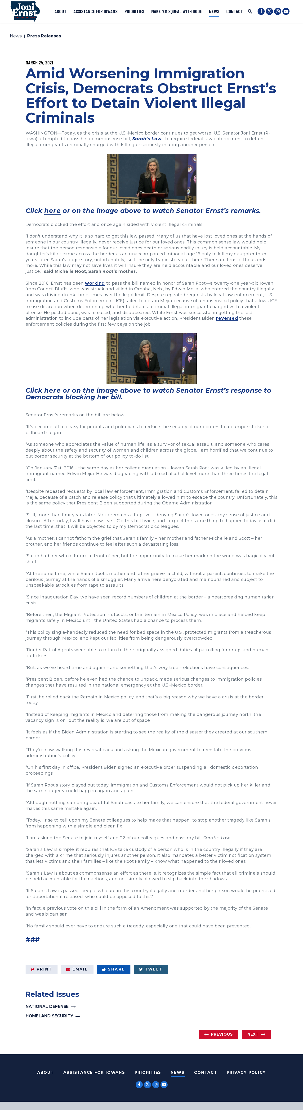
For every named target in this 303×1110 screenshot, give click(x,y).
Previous (222, 1034)
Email (80, 969)
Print (44, 969)
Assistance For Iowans (94, 1072)
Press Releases (44, 36)
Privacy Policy (246, 1072)
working (95, 283)
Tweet (154, 969)
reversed (227, 318)
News (214, 11)
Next (253, 1034)
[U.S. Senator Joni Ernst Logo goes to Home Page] (25, 11)
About (60, 11)
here (52, 211)
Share (116, 969)
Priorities (134, 11)
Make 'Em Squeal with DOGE (176, 11)
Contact (234, 11)
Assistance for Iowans (95, 11)
